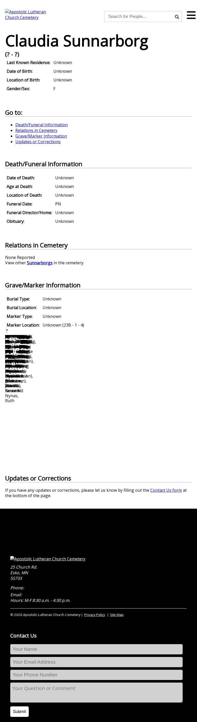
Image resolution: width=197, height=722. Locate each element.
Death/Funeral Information (41, 125)
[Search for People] (178, 16)
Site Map (117, 614)
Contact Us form (166, 490)
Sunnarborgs (40, 263)
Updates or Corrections (38, 141)
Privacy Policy (94, 614)
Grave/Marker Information (41, 136)
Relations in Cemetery (36, 130)
